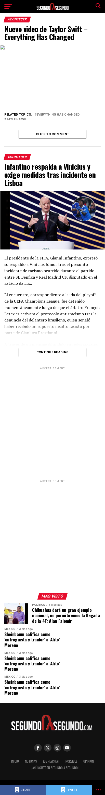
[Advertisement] (52, 423)
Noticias (31, 761)
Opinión (88, 761)
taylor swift (17, 119)
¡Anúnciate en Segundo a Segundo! (55, 767)
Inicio (15, 761)
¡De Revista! (51, 761)
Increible (71, 761)
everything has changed (58, 114)
